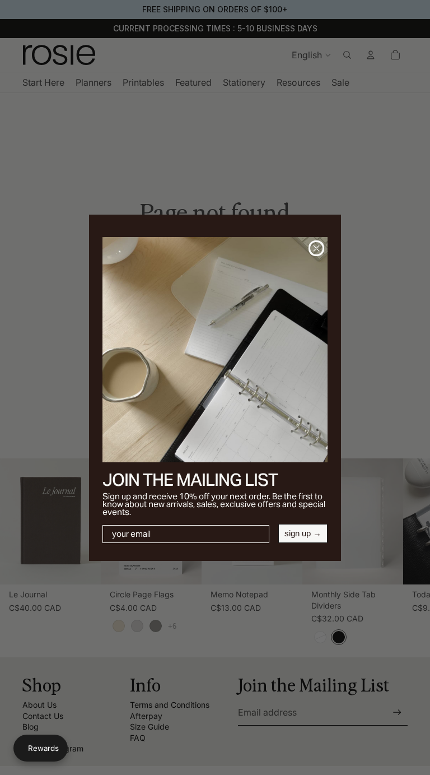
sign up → (302, 533)
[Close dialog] (316, 248)
